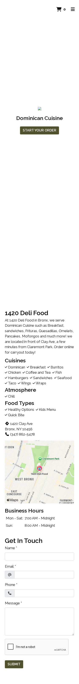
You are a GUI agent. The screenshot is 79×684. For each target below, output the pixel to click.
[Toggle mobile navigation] (72, 9)
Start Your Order (39, 130)
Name (10, 548)
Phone (10, 585)
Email (9, 566)
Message (12, 603)
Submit (14, 664)
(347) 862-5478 (22, 434)
